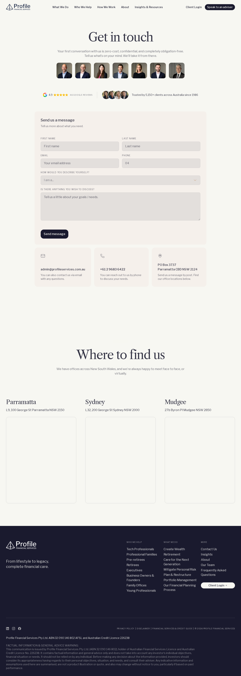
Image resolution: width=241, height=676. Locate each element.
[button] (60, 7)
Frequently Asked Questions (213, 572)
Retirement (172, 554)
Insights (207, 554)
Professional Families (142, 554)
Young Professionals (141, 590)
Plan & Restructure (177, 575)
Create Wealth (174, 549)
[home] (19, 7)
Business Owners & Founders (140, 578)
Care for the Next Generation (176, 562)
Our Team (208, 565)
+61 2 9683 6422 (112, 269)
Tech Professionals (140, 549)
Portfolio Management (180, 580)
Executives (134, 570)
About (205, 560)
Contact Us (209, 549)
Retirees (133, 565)
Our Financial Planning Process (180, 588)
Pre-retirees (136, 560)
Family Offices (136, 585)
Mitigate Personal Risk (180, 569)
